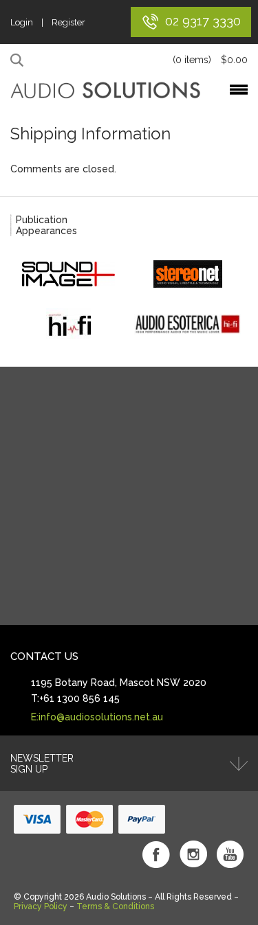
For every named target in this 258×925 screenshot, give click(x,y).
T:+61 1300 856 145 (75, 698)
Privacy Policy (40, 906)
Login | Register (47, 22)
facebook (156, 854)
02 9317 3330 (203, 21)
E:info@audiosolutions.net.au (97, 716)
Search (19, 60)
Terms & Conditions (115, 906)
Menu (239, 89)
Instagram (193, 854)
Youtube (230, 854)
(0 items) (210, 59)
